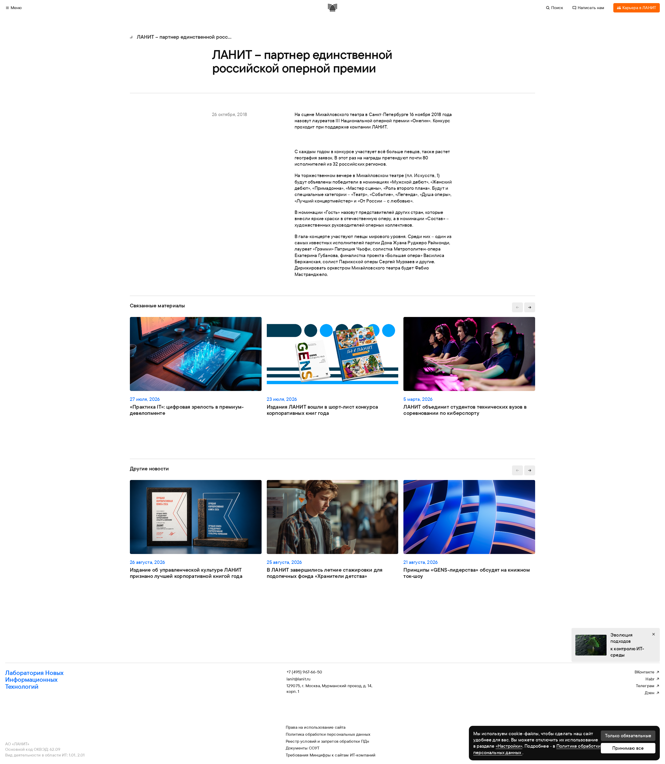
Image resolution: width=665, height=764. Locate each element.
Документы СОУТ (303, 748)
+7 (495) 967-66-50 (304, 671)
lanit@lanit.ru (298, 678)
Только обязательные (628, 736)
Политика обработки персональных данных (328, 734)
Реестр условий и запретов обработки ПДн (327, 741)
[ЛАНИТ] (332, 7)
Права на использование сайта (315, 727)
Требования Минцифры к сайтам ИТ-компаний (330, 755)
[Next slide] (529, 307)
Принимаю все (628, 748)
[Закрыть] (653, 634)
